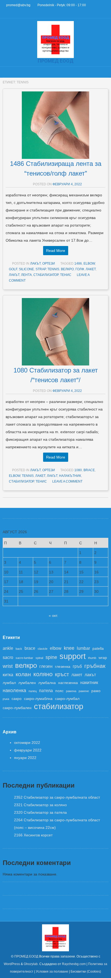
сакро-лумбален (17, 708)
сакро (17, 699)
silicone (26, 269)
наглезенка (68, 683)
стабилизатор (45, 275)
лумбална (47, 683)
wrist (8, 666)
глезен (46, 666)
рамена (71, 691)
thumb (92, 657)
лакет (91, 269)
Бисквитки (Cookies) (86, 971)
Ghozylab (31, 964)
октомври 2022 (27, 742)
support (73, 656)
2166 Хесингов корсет (33, 835)
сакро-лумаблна (38, 699)
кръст (62, 674)
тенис (65, 275)
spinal (39, 657)
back (19, 648)
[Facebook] (4, 13)
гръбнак (94, 666)
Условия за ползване (52, 971)
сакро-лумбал (67, 699)
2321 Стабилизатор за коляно (40, 805)
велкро (67, 269)
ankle (8, 648)
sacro (8, 657)
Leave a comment (67, 481)
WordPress (12, 964)
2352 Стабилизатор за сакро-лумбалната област (57, 797)
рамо (95, 691)
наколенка (14, 690)
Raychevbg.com (74, 964)
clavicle (42, 648)
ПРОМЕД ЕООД (26, 956)
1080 (78, 470)
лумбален (27, 683)
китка (8, 674)
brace (89, 470)
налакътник (70, 476)
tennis (53, 269)
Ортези (48, 263)
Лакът (35, 263)
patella (98, 649)
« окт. (53, 615)
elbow (89, 263)
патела (46, 690)
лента (26, 275)
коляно (43, 674)
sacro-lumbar (24, 657)
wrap (103, 658)
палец (33, 691)
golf (13, 269)
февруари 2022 (27, 750)
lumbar (83, 648)
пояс (59, 691)
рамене (84, 691)
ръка (6, 698)
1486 (78, 263)
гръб (77, 666)
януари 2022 (25, 757)
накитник (89, 682)
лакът (14, 275)
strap (41, 269)
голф (79, 269)
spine (51, 657)
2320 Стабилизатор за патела (40, 812)
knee (69, 648)
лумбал (9, 683)
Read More (55, 250)
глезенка (62, 667)
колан (23, 674)
